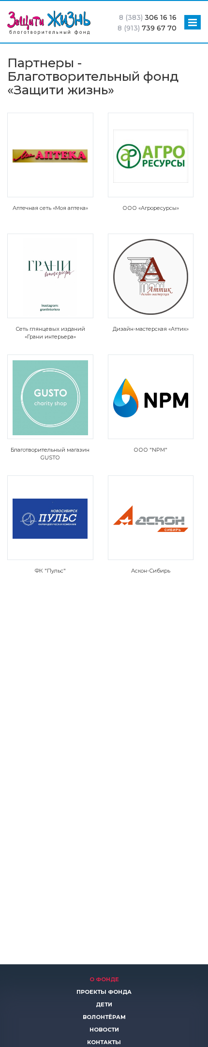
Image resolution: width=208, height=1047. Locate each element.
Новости (104, 1029)
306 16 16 (148, 17)
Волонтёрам (104, 1017)
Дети (104, 1004)
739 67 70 (147, 28)
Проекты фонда (104, 991)
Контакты (104, 1042)
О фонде (104, 979)
